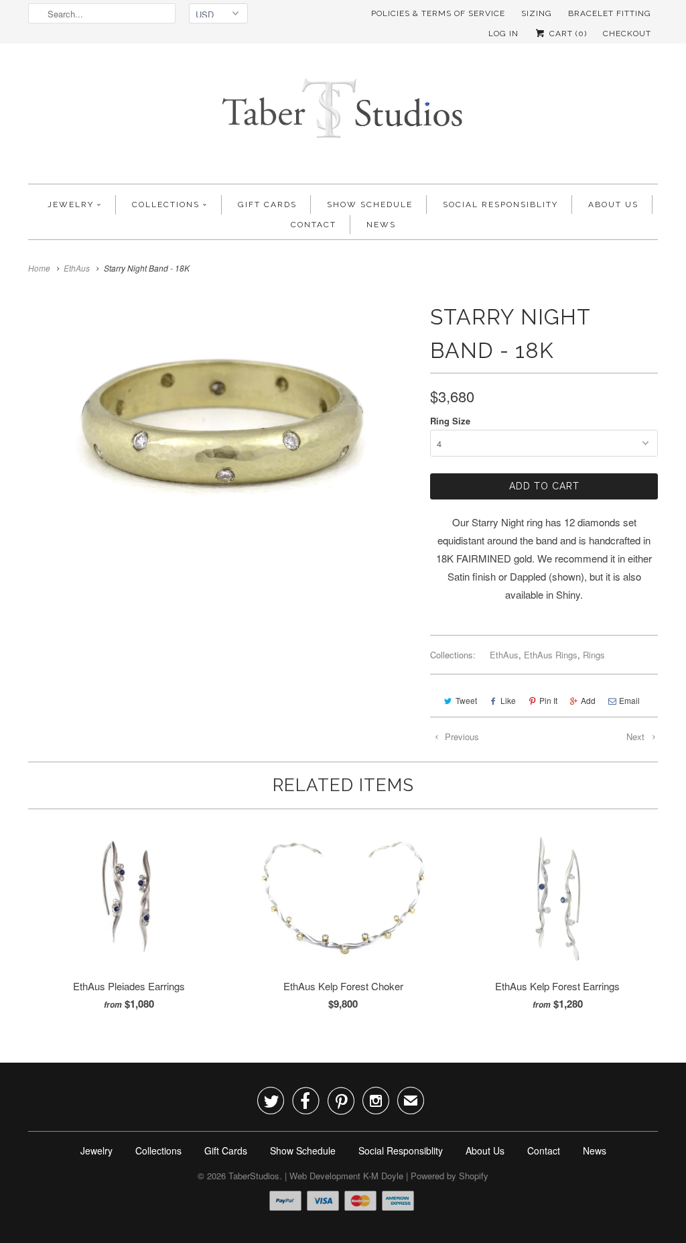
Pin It (548, 700)
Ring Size (450, 420)
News (381, 224)
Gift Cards (267, 204)
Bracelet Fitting (609, 13)
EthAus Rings (550, 654)
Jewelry (71, 204)
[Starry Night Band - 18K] (222, 430)
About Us (613, 204)
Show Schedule (370, 204)
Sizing (536, 13)
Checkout (627, 33)
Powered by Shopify (449, 1175)
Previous (460, 736)
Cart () (567, 33)
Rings (594, 654)
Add (588, 700)
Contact (313, 224)
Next (636, 736)
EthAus (504, 654)
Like (508, 700)
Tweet (466, 700)
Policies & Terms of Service (438, 13)
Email (629, 700)
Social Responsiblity (500, 204)
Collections (166, 204)
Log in (503, 33)
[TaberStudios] (343, 117)
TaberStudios (253, 1175)
